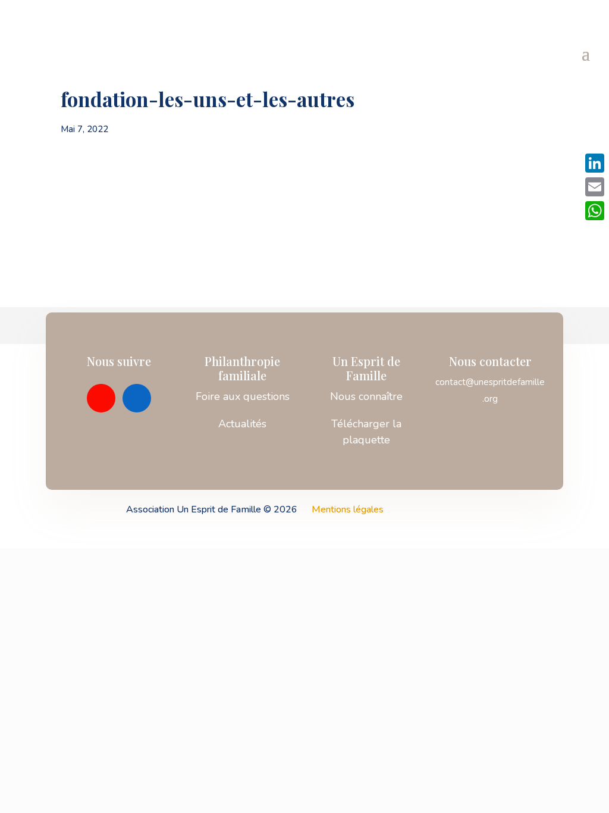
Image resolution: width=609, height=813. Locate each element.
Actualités (242, 424)
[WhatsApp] (595, 211)
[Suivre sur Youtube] (101, 398)
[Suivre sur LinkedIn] (137, 398)
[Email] (595, 187)
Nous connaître (366, 396)
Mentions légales (348, 509)
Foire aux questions (243, 396)
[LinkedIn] (595, 163)
